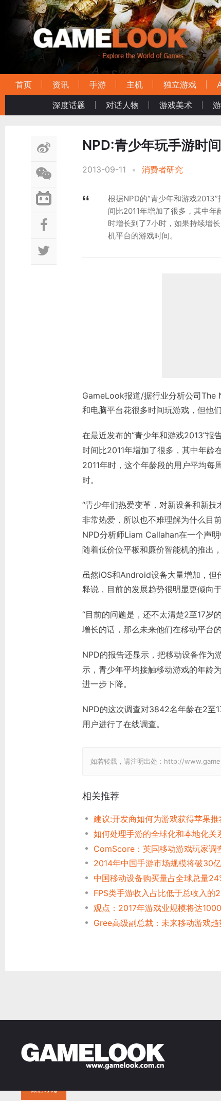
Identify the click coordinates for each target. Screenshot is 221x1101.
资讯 (60, 84)
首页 (23, 84)
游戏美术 (175, 105)
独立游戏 (179, 84)
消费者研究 (162, 169)
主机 (134, 84)
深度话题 (68, 105)
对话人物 (122, 105)
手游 (97, 84)
